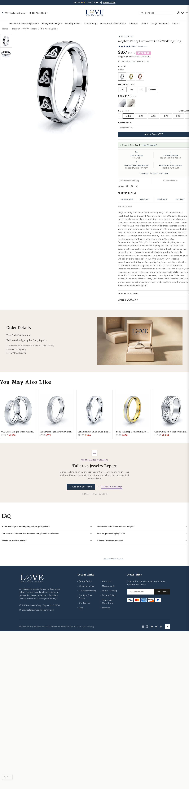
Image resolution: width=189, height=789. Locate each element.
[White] (122, 77)
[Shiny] (131, 103)
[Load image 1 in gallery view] (6, 41)
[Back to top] (167, 626)
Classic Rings (91, 23)
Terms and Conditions (107, 601)
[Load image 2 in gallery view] (6, 53)
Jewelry (133, 23)
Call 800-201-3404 (82, 487)
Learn (175, 23)
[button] (132, 46)
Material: (124, 84)
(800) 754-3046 (160, 173)
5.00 (178, 116)
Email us (144, 173)
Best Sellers (126, 36)
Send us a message (113, 486)
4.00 (128, 116)
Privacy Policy (108, 595)
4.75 (166, 116)
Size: (121, 111)
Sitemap (105, 607)
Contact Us (83, 603)
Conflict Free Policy (84, 596)
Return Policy (84, 581)
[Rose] (140, 77)
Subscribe (162, 592)
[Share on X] (137, 186)
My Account (107, 586)
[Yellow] (131, 77)
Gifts (143, 23)
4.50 (153, 116)
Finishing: (124, 96)
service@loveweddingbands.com (38, 610)
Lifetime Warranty (86, 590)
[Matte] (122, 103)
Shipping (122, 56)
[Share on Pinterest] (127, 186)
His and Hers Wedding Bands (23, 23)
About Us (106, 581)
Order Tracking (109, 590)
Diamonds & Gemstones (112, 23)
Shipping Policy (85, 586)
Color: (122, 66)
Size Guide (184, 111)
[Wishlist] (182, 13)
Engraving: (125, 122)
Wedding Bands (72, 23)
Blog (80, 607)
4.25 (141, 116)
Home (5, 29)
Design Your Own (159, 23)
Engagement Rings (51, 23)
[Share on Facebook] (132, 186)
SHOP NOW (109, 2)
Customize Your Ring (131, 181)
